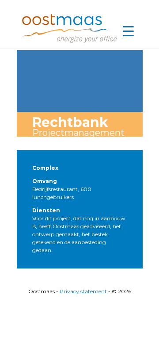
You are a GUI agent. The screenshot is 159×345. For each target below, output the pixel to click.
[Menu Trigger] (128, 31)
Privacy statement (83, 291)
